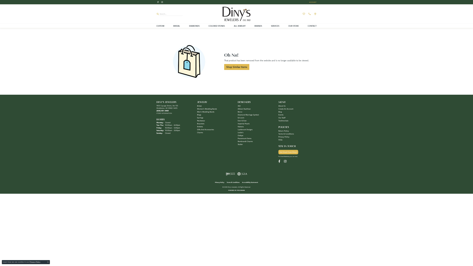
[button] (313, 2)
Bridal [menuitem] (199, 106)
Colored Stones (217, 26)
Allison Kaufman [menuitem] (244, 109)
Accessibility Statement (250, 182)
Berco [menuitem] (240, 112)
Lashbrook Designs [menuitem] (245, 129)
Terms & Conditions (286, 134)
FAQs (280, 140)
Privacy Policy (283, 137)
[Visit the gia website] (242, 174)
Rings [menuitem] (199, 115)
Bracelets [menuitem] (200, 124)
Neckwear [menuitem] (201, 121)
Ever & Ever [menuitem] (242, 121)
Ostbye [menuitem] (240, 135)
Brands (258, 26)
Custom (160, 26)
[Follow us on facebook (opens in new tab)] (157, 2)
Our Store (293, 26)
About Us (282, 106)
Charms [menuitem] (200, 132)
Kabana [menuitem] (241, 126)
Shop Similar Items (236, 66)
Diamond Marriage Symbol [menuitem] (248, 115)
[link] (309, 14)
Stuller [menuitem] (240, 144)
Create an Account (285, 109)
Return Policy (283, 131)
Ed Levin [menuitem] (241, 118)
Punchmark (241, 190)
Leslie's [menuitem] (240, 132)
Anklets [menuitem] (200, 126)
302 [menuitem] (239, 106)
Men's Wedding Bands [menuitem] (205, 112)
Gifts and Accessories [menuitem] (205, 129)
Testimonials (283, 121)
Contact (312, 26)
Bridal (176, 26)
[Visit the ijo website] (230, 174)
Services (275, 26)
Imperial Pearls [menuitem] (244, 124)
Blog (280, 112)
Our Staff (281, 118)
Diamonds (194, 26)
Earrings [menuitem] (200, 118)
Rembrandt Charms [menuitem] (245, 141)
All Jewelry (239, 26)
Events (280, 115)
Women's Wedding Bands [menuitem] (207, 109)
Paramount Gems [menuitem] (244, 138)
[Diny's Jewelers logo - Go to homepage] (236, 14)
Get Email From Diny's (288, 152)
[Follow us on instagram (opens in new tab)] (162, 2)
